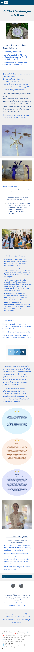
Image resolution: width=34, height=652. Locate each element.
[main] (17, 13)
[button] (2, 2)
